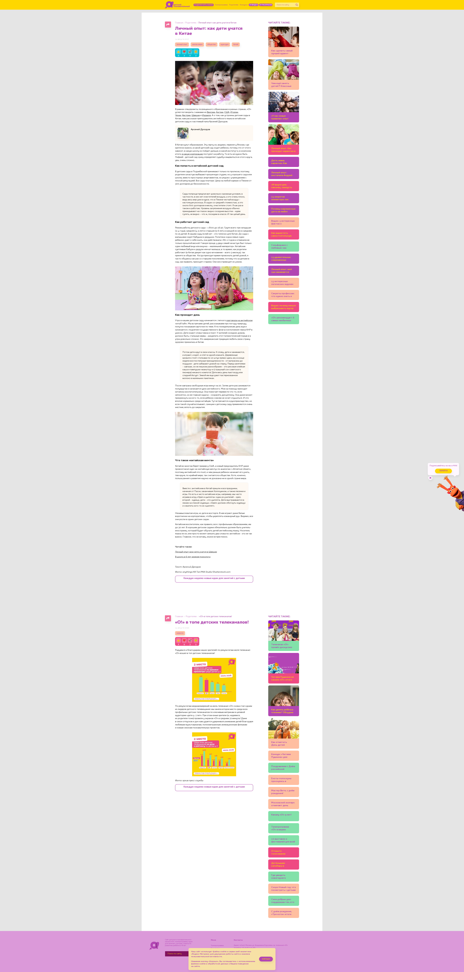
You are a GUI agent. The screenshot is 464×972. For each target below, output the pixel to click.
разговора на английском (239, 321)
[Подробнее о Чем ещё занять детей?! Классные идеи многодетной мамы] (283, 74)
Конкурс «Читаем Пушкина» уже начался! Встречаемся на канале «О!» (283, 756)
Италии (234, 112)
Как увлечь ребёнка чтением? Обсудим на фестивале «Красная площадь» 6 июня (283, 711)
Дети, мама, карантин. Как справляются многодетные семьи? (283, 162)
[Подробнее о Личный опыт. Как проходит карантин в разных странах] (283, 139)
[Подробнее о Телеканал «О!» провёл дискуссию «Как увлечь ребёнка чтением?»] (283, 635)
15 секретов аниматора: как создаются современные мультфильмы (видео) (280, 198)
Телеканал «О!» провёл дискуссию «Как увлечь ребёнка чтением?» (282, 646)
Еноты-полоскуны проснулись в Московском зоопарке (281, 780)
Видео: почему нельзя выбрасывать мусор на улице (283, 307)
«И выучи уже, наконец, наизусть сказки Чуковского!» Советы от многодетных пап (282, 186)
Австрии (186, 115)
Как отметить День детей (279, 743)
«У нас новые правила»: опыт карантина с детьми (282, 117)
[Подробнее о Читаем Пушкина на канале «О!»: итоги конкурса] (283, 668)
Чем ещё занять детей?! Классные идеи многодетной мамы (282, 85)
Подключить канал (203, 5)
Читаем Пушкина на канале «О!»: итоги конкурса (282, 679)
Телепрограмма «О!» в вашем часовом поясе (280, 828)
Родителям (233, 5)
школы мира (197, 44)
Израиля (206, 115)
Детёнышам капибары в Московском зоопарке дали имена (283, 865)
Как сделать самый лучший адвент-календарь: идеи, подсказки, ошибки (282, 52)
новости (180, 633)
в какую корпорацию (192, 154)
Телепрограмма (221, 5)
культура (224, 44)
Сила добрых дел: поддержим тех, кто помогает (282, 901)
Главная (179, 23)
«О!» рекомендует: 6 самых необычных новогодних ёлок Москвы (282, 319)
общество (211, 44)
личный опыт (182, 44)
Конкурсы (244, 5)
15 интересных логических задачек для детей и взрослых (283, 283)
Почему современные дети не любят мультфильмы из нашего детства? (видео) (283, 210)
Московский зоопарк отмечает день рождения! (283, 804)
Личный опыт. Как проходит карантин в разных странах (283, 150)
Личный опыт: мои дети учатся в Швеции (196, 552)
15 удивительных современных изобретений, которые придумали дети (282, 259)
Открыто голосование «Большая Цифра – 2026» (281, 853)
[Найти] (296, 5)
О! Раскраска (266, 5)
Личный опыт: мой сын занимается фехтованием (281, 271)
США (226, 112)
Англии (219, 112)
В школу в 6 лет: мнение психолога (192, 557)
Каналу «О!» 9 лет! (281, 815)
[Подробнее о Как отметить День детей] (283, 733)
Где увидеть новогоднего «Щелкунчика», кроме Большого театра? (283, 877)
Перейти (443, 471)
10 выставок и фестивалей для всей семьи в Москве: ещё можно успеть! (283, 840)
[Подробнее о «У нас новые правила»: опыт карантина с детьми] (283, 107)
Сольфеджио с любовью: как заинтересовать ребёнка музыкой (281, 247)
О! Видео (253, 5)
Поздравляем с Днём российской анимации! (283, 768)
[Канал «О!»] (177, 4)
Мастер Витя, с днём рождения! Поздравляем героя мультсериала (282, 792)
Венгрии (211, 112)
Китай (235, 44)
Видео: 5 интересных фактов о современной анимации (283, 222)
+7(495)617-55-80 (248, 948)
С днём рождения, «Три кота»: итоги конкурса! (281, 913)
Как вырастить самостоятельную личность (281, 235)
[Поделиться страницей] (168, 25)
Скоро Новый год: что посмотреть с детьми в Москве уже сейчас (283, 889)
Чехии (178, 115)
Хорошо (266, 959)
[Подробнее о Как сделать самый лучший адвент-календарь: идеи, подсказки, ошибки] (283, 42)
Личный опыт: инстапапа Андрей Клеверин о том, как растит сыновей (282, 174)
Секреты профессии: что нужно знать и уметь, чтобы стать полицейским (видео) (283, 295)
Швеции (196, 115)
